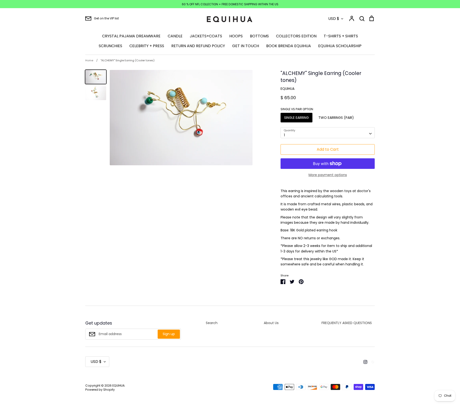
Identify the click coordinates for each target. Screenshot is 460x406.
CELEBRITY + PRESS (146, 46)
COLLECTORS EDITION (296, 36)
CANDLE (175, 36)
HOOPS (236, 36)
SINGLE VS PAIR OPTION (297, 109)
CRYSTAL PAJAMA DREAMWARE (131, 36)
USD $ (333, 18)
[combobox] (328, 132)
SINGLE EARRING (296, 117)
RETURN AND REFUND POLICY (198, 46)
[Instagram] (363, 361)
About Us (271, 322)
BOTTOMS (259, 36)
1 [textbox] (284, 135)
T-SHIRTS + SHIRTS (341, 36)
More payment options (328, 174)
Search (212, 322)
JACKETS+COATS (206, 36)
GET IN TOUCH (245, 46)
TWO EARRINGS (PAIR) (336, 117)
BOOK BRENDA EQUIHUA (288, 46)
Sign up (169, 334)
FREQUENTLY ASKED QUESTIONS (347, 322)
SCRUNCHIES (110, 46)
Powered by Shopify (100, 390)
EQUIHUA (287, 88)
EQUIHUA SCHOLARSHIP (340, 46)
